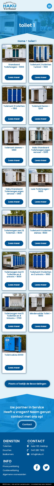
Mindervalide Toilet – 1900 (40, 314)
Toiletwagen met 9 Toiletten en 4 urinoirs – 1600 (14, 274)
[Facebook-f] (36, 467)
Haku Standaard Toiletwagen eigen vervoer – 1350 (14, 191)
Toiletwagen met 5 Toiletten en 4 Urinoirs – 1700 (14, 316)
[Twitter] (46, 467)
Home (21, 41)
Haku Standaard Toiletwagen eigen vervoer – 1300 (40, 150)
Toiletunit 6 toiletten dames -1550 (40, 231)
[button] (49, 6)
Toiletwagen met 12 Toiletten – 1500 (14, 231)
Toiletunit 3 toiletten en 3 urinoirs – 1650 (40, 273)
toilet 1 (32, 41)
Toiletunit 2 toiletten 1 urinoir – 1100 (40, 65)
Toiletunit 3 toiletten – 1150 (14, 107)
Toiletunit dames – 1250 (14, 148)
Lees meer (14, 77)
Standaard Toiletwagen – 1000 (14, 65)
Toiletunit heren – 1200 (41, 107)
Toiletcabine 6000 (14, 354)
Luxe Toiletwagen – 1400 (41, 190)
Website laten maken (28, 481)
